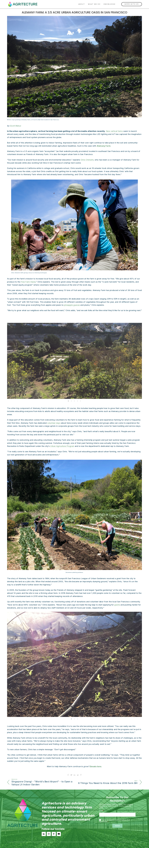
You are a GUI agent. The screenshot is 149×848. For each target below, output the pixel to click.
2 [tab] (71, 401)
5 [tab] (81, 401)
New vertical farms (114, 131)
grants (117, 605)
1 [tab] (68, 401)
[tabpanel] (74, 361)
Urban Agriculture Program (62, 446)
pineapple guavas (72, 305)
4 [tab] (78, 401)
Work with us (132, 4)
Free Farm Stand (28, 282)
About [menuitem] (81, 4)
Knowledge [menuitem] (109, 4)
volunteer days (53, 423)
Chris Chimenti (87, 160)
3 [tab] (74, 401)
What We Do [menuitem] (94, 4)
